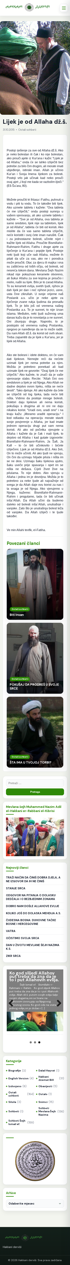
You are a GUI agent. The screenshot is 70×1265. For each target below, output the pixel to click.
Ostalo (42, 1094)
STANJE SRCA (15, 888)
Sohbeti (13, 1111)
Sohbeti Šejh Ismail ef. (16, 1122)
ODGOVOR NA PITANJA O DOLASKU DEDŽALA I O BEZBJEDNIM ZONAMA (31, 897)
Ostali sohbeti (13, 1094)
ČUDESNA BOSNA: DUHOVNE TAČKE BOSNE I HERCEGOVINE (31, 922)
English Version (18, 1078)
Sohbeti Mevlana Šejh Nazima (47, 1111)
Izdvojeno (14, 1086)
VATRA (10, 931)
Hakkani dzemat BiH (46, 1078)
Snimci (43, 1102)
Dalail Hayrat (46, 1070)
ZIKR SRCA (13, 956)
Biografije (14, 1070)
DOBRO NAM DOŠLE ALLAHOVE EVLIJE (32, 906)
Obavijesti (45, 1086)
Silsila (12, 1102)
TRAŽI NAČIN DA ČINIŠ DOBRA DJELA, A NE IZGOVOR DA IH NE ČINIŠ (33, 879)
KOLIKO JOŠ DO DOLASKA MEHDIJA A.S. (33, 913)
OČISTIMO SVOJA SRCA (22, 938)
